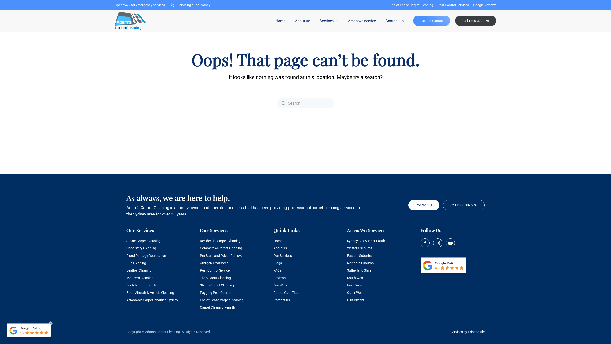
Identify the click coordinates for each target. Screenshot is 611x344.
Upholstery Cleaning (141, 248)
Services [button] (327, 21)
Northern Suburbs (360, 263)
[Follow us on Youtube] (450, 242)
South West (355, 278)
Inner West (355, 285)
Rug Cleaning (136, 263)
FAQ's (278, 270)
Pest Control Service (215, 270)
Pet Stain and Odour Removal (221, 256)
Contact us (394, 21)
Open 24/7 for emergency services (140, 5)
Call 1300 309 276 (475, 21)
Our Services (283, 256)
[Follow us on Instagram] (437, 242)
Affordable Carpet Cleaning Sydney (152, 300)
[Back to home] (131, 21)
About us (302, 21)
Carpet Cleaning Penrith (217, 307)
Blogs (278, 263)
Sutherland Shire (359, 270)
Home (280, 21)
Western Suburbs (359, 248)
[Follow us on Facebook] (425, 242)
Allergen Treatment (214, 263)
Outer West (355, 293)
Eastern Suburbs (359, 256)
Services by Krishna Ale (468, 332)
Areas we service (362, 21)
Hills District (355, 300)
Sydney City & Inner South (366, 241)
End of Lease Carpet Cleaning (411, 5)
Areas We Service (365, 230)
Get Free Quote (432, 21)
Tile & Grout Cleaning (215, 278)
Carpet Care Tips (286, 293)
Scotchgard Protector (142, 285)
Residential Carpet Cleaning (220, 241)
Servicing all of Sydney (193, 5)
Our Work (280, 285)
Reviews (280, 278)
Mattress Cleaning (139, 278)
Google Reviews (484, 5)
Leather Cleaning (139, 270)
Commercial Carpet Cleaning (221, 248)
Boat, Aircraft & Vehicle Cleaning (150, 293)
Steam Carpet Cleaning (143, 241)
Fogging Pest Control (215, 293)
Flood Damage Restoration (146, 256)
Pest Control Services (453, 5)
